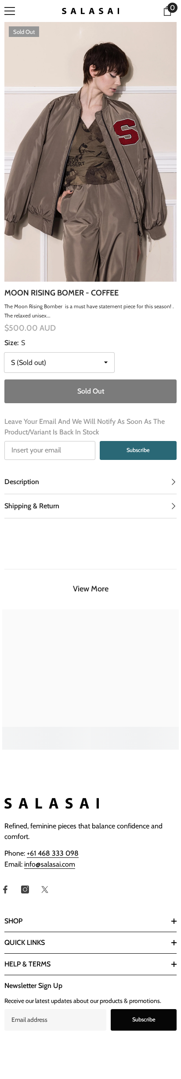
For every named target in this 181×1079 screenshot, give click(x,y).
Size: (14, 343)
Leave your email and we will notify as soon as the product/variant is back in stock (84, 426)
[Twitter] (44, 889)
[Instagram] (25, 889)
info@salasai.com (49, 864)
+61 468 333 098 (53, 853)
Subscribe (138, 450)
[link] (46, 733)
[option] (90, 152)
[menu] (9, 11)
